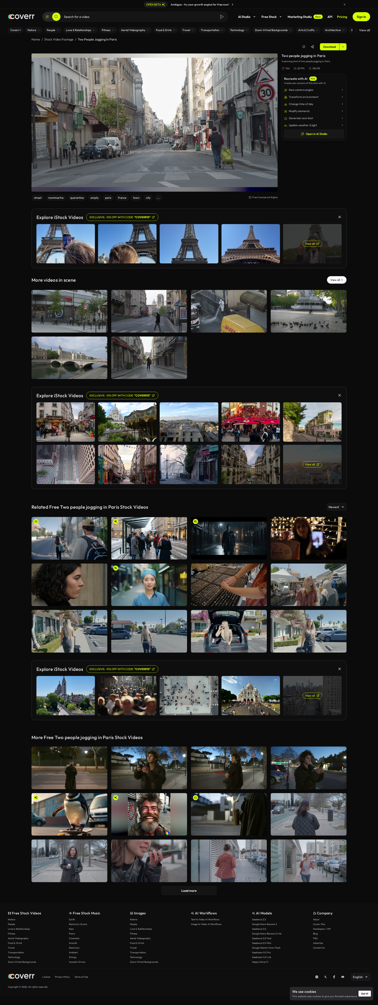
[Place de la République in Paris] (308, 311)
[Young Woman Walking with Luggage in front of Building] (69, 631)
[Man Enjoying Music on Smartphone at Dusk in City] (308, 768)
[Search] (56, 17)
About (316, 919)
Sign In (361, 17)
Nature (11, 919)
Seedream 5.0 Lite (261, 957)
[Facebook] (334, 976)
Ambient (73, 952)
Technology (14, 957)
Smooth (73, 943)
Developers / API (322, 928)
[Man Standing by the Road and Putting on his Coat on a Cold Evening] (229, 768)
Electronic (74, 947)
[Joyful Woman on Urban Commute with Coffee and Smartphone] (69, 860)
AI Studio (244, 17)
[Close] (344, 4)
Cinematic (74, 938)
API (329, 17)
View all (364, 30)
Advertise (318, 943)
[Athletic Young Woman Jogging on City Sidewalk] (229, 860)
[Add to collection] (303, 46)
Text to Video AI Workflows (205, 919)
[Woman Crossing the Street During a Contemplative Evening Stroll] (69, 768)
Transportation (16, 952)
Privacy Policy (62, 976)
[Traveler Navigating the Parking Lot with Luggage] (149, 631)
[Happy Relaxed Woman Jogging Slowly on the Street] (308, 860)
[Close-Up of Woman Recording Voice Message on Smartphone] (149, 860)
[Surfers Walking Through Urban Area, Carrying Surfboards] (69, 538)
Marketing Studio (304, 17)
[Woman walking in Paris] (149, 358)
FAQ (315, 938)
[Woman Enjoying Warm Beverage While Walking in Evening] (229, 814)
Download (329, 47)
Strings (72, 957)
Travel (11, 947)
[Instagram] (316, 976)
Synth (72, 919)
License (46, 976)
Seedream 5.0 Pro (261, 952)
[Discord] (342, 976)
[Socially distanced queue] (69, 311)
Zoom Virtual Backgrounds (22, 961)
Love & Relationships (19, 928)
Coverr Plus (319, 924)
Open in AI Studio (316, 134)
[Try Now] (232, 4)
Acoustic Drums (77, 961)
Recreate (69, 328)
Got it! (364, 993)
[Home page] (21, 16)
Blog (315, 933)
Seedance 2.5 (259, 919)
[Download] (101, 327)
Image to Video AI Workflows (206, 924)
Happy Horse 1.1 (260, 961)
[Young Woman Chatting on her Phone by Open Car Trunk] (229, 631)
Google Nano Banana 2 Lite (266, 933)
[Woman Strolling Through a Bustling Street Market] (308, 585)
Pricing (342, 17)
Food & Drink (15, 943)
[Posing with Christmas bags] (308, 538)
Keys (71, 928)
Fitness (11, 933)
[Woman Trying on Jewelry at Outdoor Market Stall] (229, 585)
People (11, 924)
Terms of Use (81, 976)
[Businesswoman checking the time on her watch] (69, 585)
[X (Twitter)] (325, 976)
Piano (72, 933)
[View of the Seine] (69, 358)
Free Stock (269, 17)
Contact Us (319, 947)
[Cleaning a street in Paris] (229, 311)
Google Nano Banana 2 (264, 924)
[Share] (312, 46)
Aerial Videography (18, 938)
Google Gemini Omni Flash (266, 947)
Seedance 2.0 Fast (261, 938)
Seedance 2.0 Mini (261, 943)
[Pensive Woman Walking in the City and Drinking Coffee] (308, 814)
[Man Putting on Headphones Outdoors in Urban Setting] (149, 768)
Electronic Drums (78, 924)
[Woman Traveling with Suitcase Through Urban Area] (308, 631)
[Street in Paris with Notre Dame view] (149, 311)
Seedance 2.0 (259, 928)
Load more (189, 891)
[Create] (47, 17)
